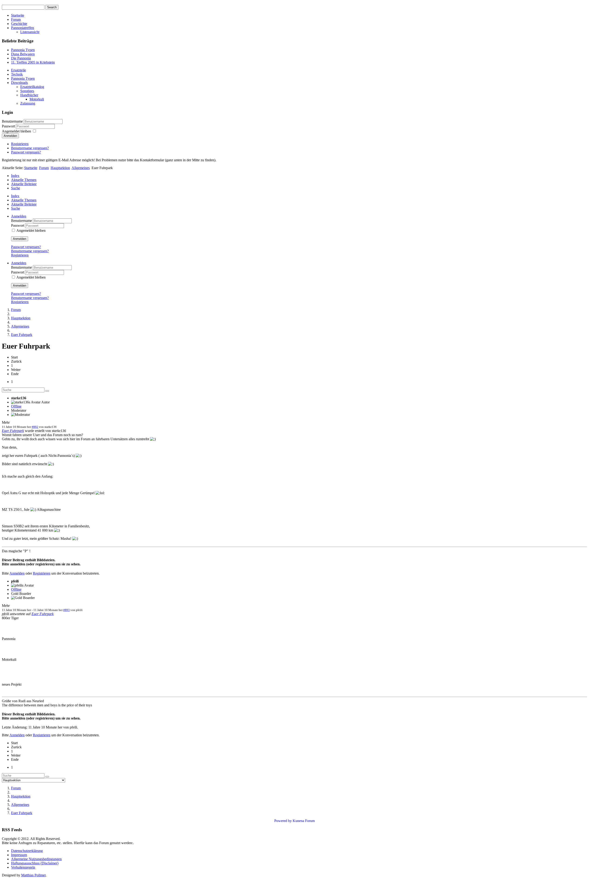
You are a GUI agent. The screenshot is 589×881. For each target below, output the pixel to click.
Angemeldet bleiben (16, 131)
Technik (17, 74)
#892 (35, 427)
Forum (16, 19)
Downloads (19, 83)
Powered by (283, 821)
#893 (66, 610)
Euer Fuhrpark (13, 431)
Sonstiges (27, 91)
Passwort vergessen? (26, 152)
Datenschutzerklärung (27, 851)
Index (15, 176)
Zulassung (27, 103)
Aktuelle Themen (23, 180)
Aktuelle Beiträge (24, 184)
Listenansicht (29, 32)
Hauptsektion (60, 168)
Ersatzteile (18, 70)
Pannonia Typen (23, 78)
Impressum (19, 855)
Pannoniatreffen (22, 28)
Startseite (17, 15)
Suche (15, 188)
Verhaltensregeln (23, 867)
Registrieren (20, 144)
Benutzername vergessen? (30, 148)
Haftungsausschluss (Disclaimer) (34, 863)
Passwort (9, 126)
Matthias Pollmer (33, 875)
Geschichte (19, 24)
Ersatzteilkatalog (32, 87)
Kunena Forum (304, 821)
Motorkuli (36, 99)
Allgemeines (81, 168)
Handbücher (29, 95)
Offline (16, 406)
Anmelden (10, 136)
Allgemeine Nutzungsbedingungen (36, 859)
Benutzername (12, 121)
